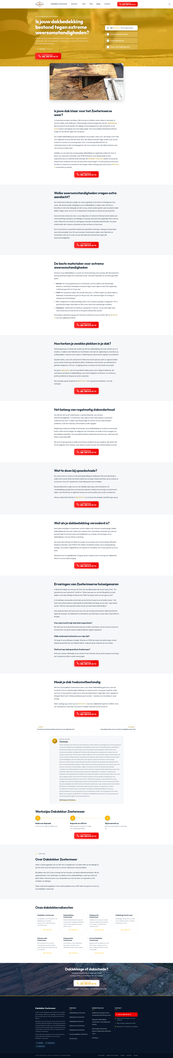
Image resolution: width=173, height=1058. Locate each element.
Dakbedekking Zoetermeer (48, 16)
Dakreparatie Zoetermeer (76, 1030)
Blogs (98, 4)
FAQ (91, 4)
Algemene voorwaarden (112, 1055)
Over (84, 4)
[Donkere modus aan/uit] (169, 4)
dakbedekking (112, 123)
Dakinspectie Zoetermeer (76, 1017)
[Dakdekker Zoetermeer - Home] (39, 4)
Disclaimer (129, 1055)
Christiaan (42, 49)
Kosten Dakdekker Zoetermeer (78, 1034)
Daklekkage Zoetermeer (76, 1021)
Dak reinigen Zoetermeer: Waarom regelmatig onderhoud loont (101, 1031)
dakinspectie (65, 370)
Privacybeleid (101, 1055)
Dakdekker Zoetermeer (59, 4)
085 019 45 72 (82, 381)
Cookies (122, 1055)
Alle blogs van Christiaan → (68, 800)
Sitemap (136, 1055)
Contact (107, 4)
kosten (56, 129)
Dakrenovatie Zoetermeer (77, 1026)
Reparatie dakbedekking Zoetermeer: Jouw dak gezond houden (101, 1022)
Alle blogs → (96, 1038)
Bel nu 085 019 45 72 (124, 1014)
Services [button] (74, 4)
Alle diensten (73, 1039)
